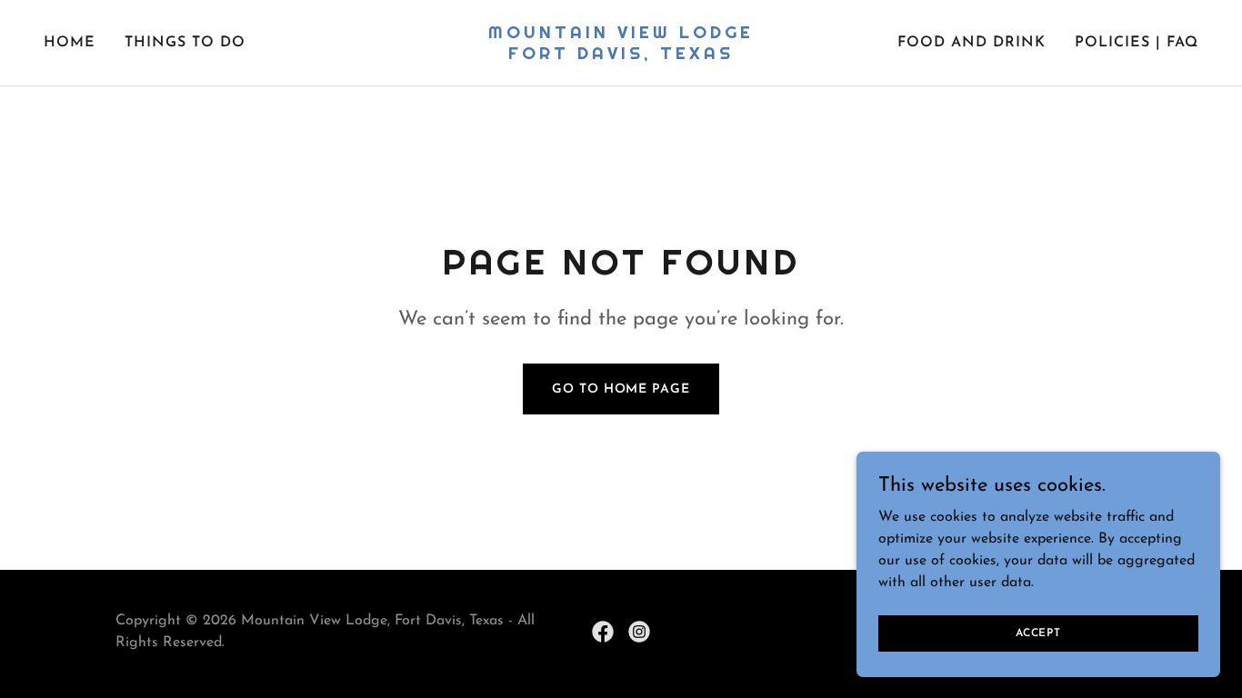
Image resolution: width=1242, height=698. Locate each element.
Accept (1038, 632)
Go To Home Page (620, 389)
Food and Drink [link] (971, 42)
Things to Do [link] (185, 42)
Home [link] (69, 42)
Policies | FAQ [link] (1136, 42)
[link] (620, 55)
